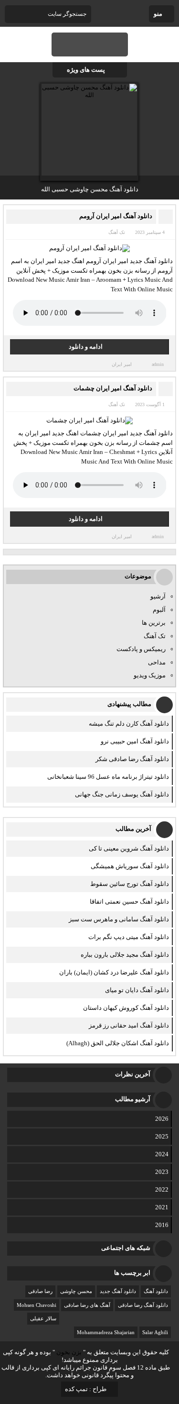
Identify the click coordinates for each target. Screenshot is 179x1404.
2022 (161, 1189)
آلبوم (159, 609)
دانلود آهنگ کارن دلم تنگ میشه (129, 723)
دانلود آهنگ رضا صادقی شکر (132, 759)
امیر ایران (122, 364)
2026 (161, 1118)
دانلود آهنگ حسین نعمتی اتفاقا (129, 901)
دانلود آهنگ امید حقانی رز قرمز (129, 1025)
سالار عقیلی (43, 1318)
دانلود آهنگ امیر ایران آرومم (115, 216)
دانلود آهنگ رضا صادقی (143, 1305)
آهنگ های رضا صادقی (87, 1305)
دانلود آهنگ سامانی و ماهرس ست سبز (119, 919)
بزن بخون (69, 1352)
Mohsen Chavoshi (36, 1305)
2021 (161, 1207)
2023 (161, 1171)
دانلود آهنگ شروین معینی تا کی (129, 848)
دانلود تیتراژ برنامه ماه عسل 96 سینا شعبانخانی (108, 776)
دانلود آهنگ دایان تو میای (137, 990)
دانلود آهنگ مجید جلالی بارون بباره (125, 954)
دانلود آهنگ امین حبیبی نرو (135, 741)
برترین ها (154, 622)
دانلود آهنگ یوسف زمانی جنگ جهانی (122, 794)
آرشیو (158, 596)
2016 (161, 1224)
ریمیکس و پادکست (141, 648)
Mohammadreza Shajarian (106, 1332)
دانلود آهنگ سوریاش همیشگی (130, 866)
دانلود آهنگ (156, 1291)
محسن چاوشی (76, 1291)
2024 (161, 1154)
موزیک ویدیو (150, 675)
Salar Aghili (155, 1332)
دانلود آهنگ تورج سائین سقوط (129, 883)
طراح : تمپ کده (85, 1389)
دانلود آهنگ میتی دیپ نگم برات (128, 936)
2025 (161, 1136)
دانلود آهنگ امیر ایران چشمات (113, 388)
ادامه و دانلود (86, 346)
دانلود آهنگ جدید (118, 1291)
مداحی (157, 662)
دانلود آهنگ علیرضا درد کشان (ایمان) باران (114, 972)
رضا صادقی (40, 1291)
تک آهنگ (116, 232)
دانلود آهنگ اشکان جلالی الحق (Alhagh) (117, 1043)
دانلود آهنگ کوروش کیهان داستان (126, 1007)
